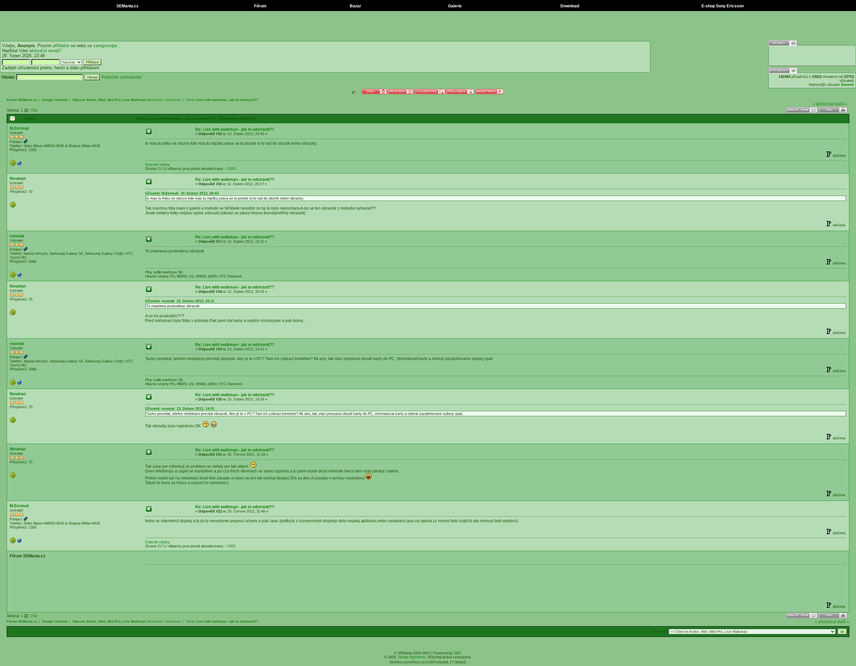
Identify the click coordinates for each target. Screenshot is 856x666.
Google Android (55, 100)
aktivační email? (45, 50)
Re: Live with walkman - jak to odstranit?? (234, 129)
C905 (231, 168)
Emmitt (847, 85)
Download (569, 6)
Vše (33, 110)
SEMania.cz (126, 6)
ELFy (161, 168)
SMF (457, 653)
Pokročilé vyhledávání (122, 77)
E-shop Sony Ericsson (722, 6)
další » (841, 104)
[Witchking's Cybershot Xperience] (19, 164)
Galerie (454, 6)
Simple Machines (411, 657)
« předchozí (823, 104)
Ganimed (173, 100)
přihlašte (61, 45)
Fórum (259, 6)
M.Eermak (19, 128)
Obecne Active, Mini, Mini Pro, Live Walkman (109, 100)
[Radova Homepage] (19, 276)
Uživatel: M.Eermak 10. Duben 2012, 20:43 (182, 193)
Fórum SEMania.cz (22, 100)
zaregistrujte (105, 45)
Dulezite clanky (157, 164)
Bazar (355, 6)
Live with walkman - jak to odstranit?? (227, 100)
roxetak (17, 236)
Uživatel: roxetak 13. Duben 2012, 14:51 (180, 409)
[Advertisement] (428, 26)
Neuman (18, 178)
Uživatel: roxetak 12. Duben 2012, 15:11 (179, 301)
